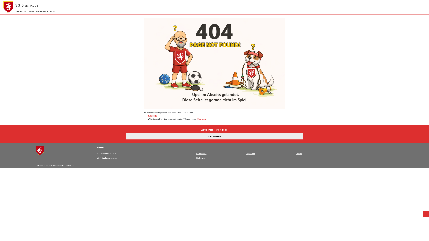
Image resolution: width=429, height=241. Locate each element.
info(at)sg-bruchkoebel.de (107, 158)
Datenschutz (201, 154)
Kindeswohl (200, 158)
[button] (21, 11)
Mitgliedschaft (214, 136)
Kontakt (299, 154)
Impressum (250, 154)
